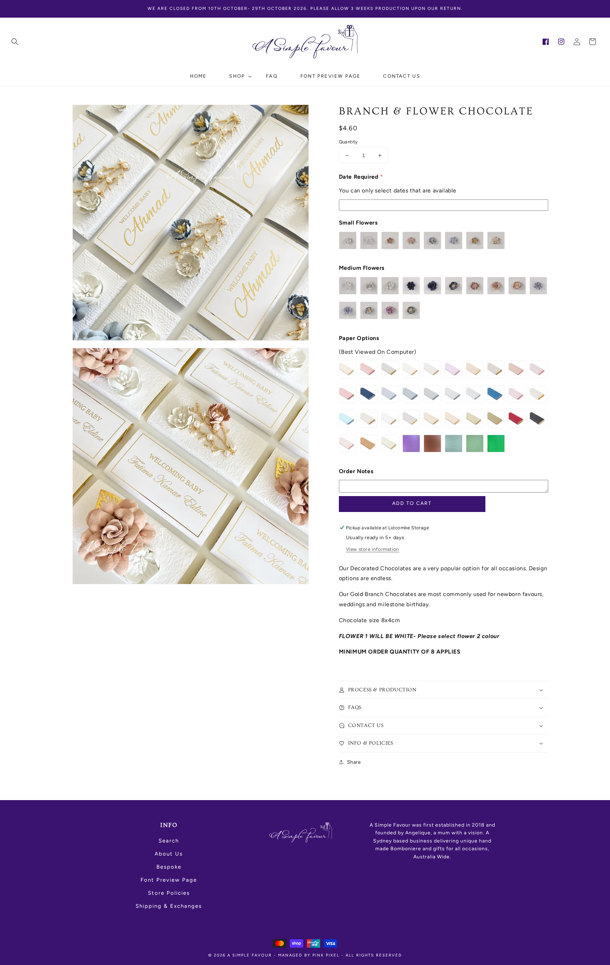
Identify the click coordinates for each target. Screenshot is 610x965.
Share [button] (354, 762)
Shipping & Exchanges (169, 906)
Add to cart (412, 503)
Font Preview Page (168, 880)
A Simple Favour (249, 955)
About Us (169, 854)
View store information (372, 549)
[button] (15, 41)
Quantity (348, 141)
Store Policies (169, 893)
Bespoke (168, 867)
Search (169, 841)
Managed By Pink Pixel (309, 955)
